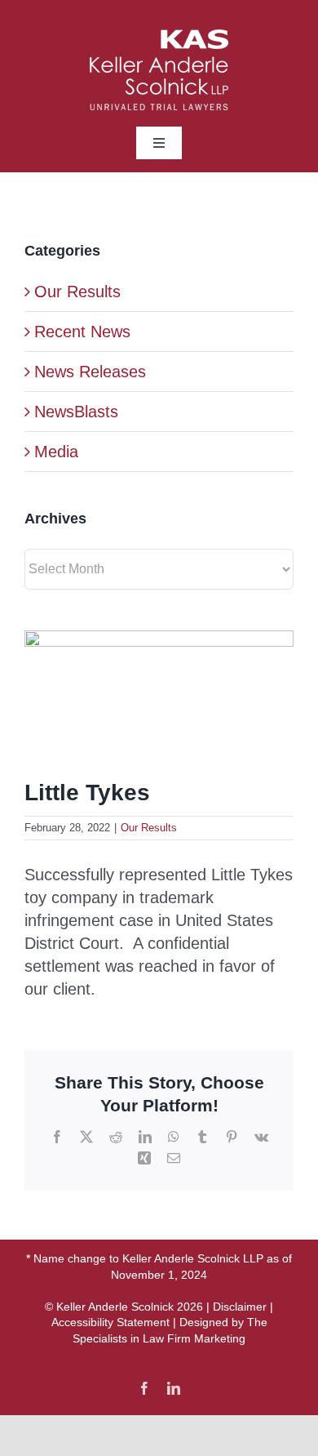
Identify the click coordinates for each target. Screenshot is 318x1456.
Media (56, 452)
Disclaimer (240, 1306)
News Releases (90, 372)
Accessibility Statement (110, 1322)
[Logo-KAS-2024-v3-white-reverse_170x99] (159, 38)
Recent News (82, 332)
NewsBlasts (76, 412)
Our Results (149, 828)
